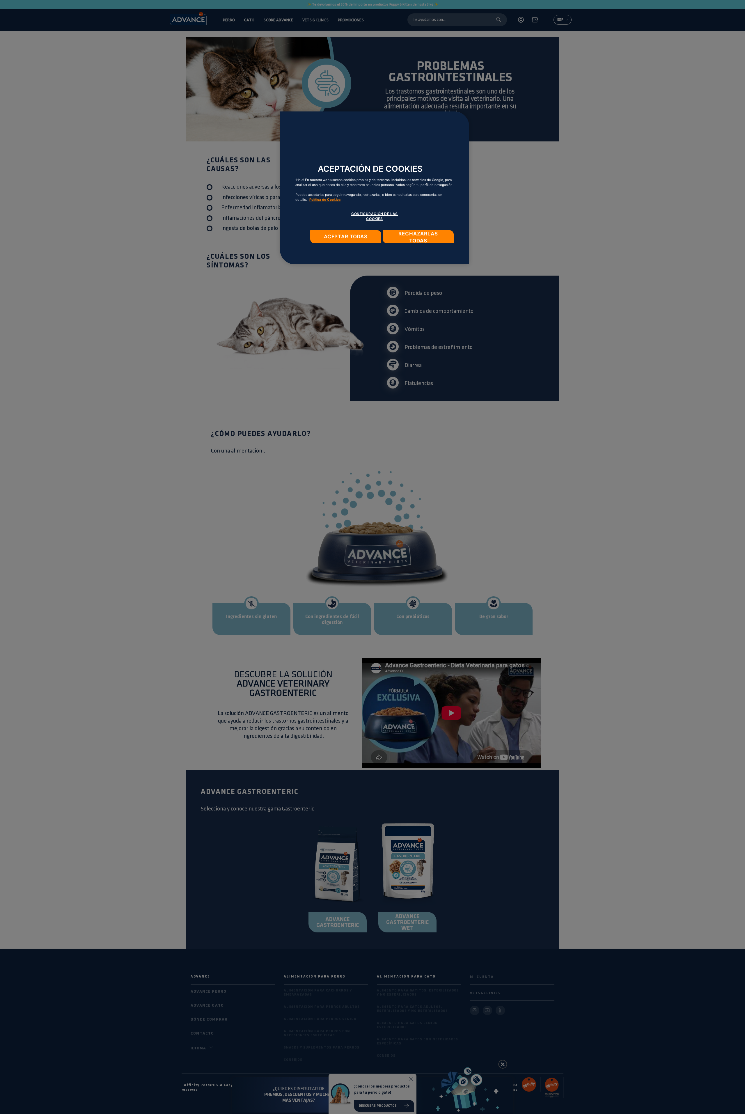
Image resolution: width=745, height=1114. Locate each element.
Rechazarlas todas (418, 237)
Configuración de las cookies (374, 216)
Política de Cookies (324, 200)
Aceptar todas (346, 237)
